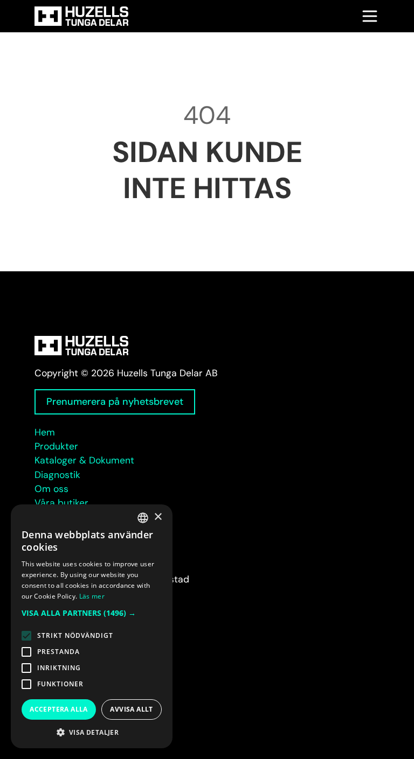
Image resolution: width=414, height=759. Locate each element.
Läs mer (92, 596)
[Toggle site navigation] (370, 16)
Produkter (56, 446)
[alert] (91, 626)
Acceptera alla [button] (59, 709)
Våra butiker (61, 503)
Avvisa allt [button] (131, 709)
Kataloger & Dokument (84, 460)
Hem (44, 432)
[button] (92, 613)
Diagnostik (57, 475)
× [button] (158, 517)
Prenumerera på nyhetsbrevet (114, 401)
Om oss (51, 489)
